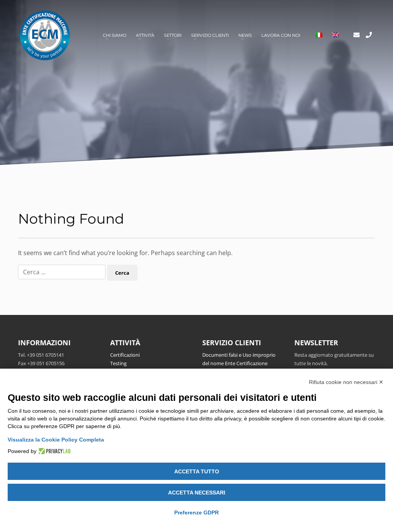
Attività (145, 35)
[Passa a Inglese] (335, 35)
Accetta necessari (196, 492)
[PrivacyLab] (53, 451)
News (245, 35)
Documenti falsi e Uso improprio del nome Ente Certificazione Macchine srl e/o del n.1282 (239, 363)
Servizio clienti (210, 35)
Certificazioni (125, 354)
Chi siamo (114, 35)
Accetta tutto (196, 471)
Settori (173, 35)
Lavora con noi (280, 35)
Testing (118, 363)
